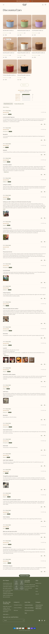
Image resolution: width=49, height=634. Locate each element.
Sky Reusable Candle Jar (8, 30)
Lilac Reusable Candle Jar (37, 30)
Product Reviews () (19, 103)
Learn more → (6, 614)
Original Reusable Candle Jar (24, 52)
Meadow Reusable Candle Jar (24, 30)
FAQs (26, 613)
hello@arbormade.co (18, 605)
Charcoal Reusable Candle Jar (24, 75)
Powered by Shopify (27, 630)
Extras (37, 591)
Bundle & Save (38, 583)
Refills (37, 588)
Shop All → (24, 85)
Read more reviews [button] (24, 575)
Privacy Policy (39, 606)
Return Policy (38, 608)
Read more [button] (6, 172)
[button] (3, 4)
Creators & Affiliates (18, 607)
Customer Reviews (29, 605)
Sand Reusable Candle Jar (8, 52)
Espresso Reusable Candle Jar (38, 52)
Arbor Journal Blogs (29, 607)
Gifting (37, 586)
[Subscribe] (23, 620)
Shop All (37, 594)
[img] (24, 90)
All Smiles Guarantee (29, 610)
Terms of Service (39, 605)
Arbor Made (8, 110)
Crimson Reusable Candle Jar (9, 75)
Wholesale (16, 610)
